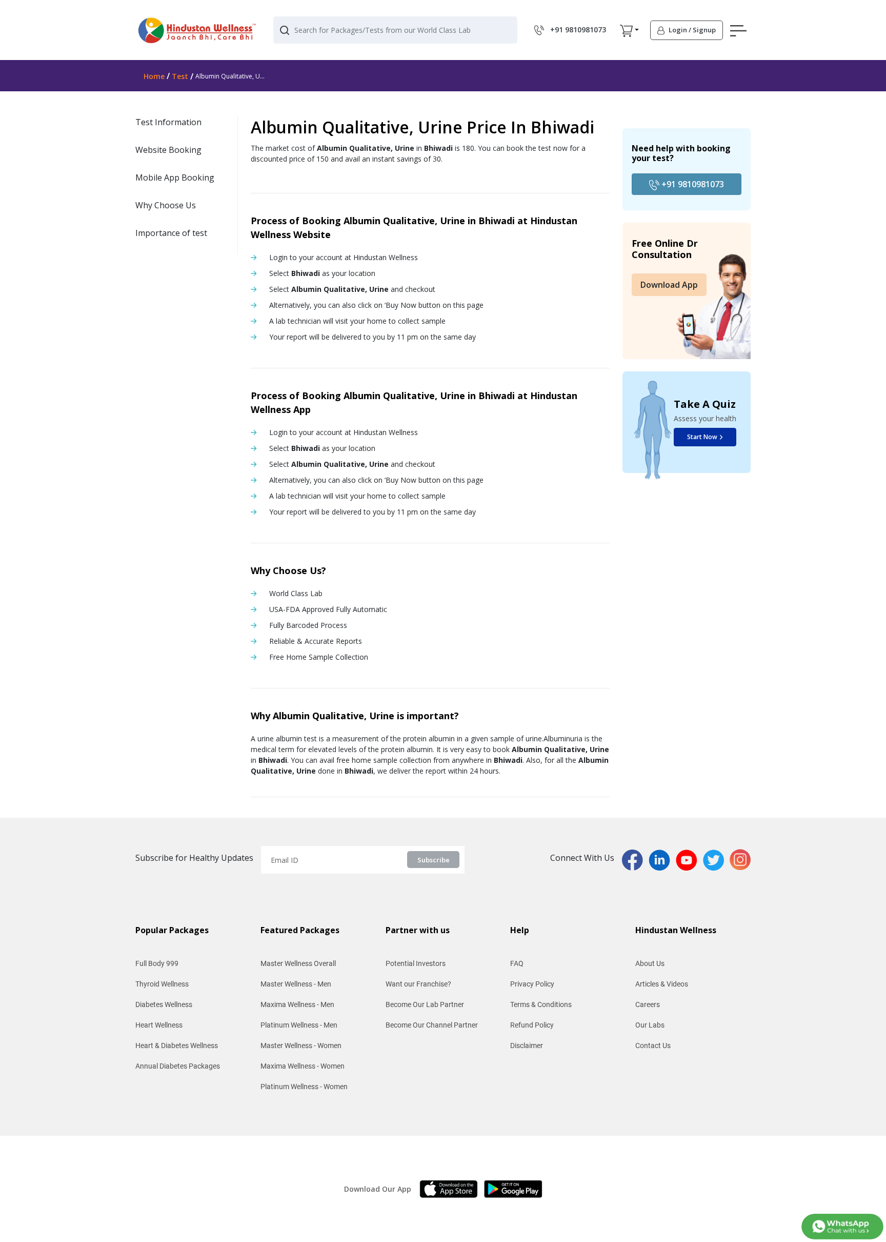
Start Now (702, 436)
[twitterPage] (716, 858)
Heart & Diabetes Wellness (176, 1045)
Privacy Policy (532, 984)
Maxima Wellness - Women (302, 1066)
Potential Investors (416, 963)
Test (180, 76)
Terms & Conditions (541, 1004)
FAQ (516, 963)
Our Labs (649, 1025)
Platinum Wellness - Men (298, 1025)
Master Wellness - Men (295, 984)
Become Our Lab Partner (425, 1004)
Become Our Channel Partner (432, 1025)
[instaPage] (740, 858)
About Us (649, 963)
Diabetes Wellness (163, 1004)
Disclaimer (526, 1045)
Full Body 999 (156, 963)
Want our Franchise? (418, 984)
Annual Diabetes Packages (177, 1066)
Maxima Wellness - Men (297, 1004)
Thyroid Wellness (162, 984)
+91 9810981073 (691, 184)
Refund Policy (532, 1025)
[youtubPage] (689, 858)
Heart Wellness (159, 1025)
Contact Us (653, 1045)
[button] (626, 30)
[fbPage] (635, 858)
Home (154, 76)
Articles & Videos (661, 984)
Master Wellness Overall (298, 963)
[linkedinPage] (662, 858)
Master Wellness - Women (300, 1045)
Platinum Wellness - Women (304, 1086)
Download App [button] (669, 284)
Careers (647, 1004)
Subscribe (433, 859)
